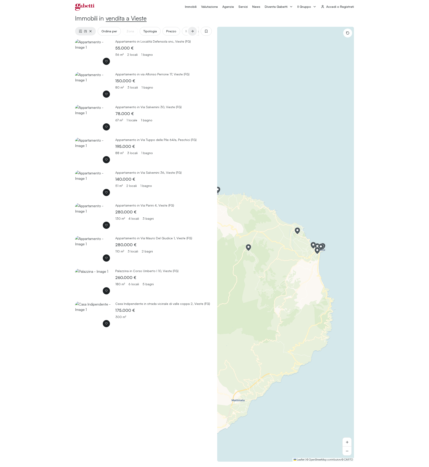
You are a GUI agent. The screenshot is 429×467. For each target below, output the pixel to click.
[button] (297, 230)
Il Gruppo (304, 6)
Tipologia (150, 31)
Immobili (191, 6)
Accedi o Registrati (340, 6)
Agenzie (228, 6)
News (256, 6)
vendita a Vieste (126, 18)
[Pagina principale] (85, 7)
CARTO (348, 459)
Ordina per (109, 31)
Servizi (243, 6)
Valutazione (209, 6)
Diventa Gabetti (276, 6)
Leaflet (300, 459)
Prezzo (171, 31)
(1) (85, 31)
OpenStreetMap (318, 459)
